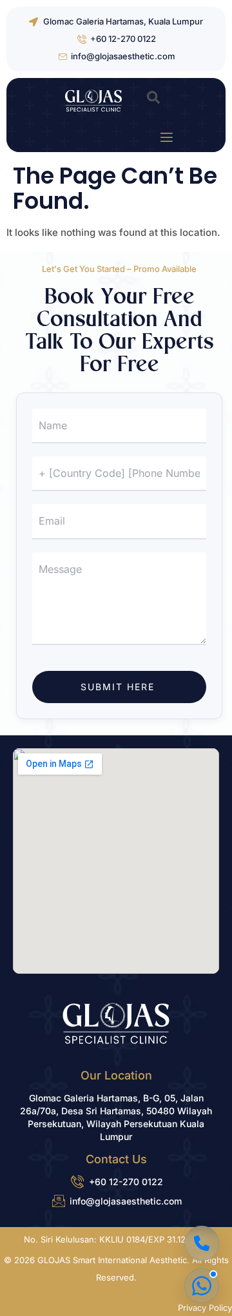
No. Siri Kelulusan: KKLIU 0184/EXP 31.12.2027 (116, 1239)
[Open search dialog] (153, 100)
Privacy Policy (205, 1307)
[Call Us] (201, 1243)
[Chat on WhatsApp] (201, 1285)
